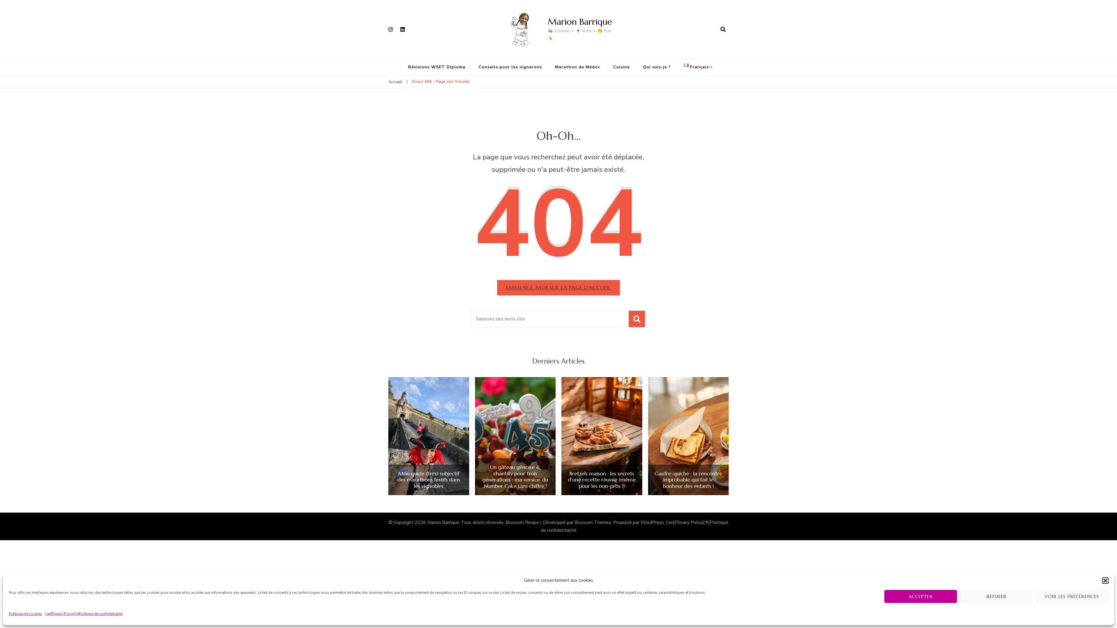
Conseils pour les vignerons (510, 67)
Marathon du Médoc (577, 67)
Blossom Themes (592, 522)
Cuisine (621, 67)
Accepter (921, 596)
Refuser (996, 596)
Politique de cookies (25, 613)
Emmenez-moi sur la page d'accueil (558, 287)
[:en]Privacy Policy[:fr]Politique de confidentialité (83, 613)
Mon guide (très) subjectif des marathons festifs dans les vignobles (428, 479)
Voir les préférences (1072, 596)
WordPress (652, 522)
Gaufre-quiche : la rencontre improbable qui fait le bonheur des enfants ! (688, 479)
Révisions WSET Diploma (436, 67)
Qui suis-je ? (657, 67)
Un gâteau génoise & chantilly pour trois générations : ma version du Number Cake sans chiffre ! (515, 476)
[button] (1105, 581)
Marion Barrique (580, 21)
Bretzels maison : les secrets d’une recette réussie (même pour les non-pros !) (602, 479)
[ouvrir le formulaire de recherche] (723, 29)
